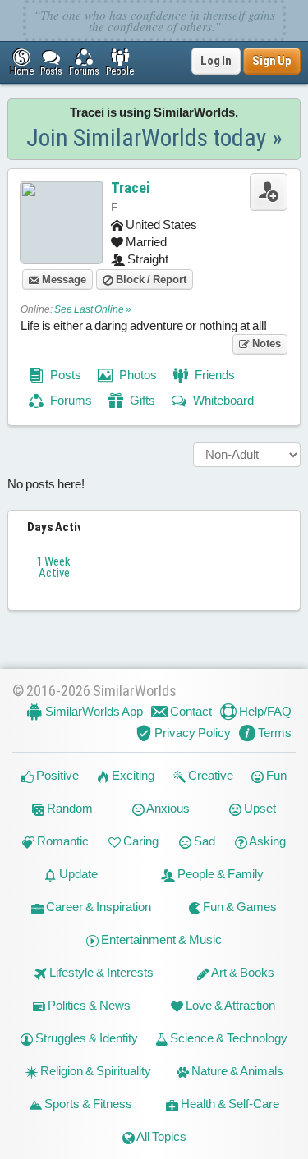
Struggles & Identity (85, 1038)
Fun (275, 775)
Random (68, 808)
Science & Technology (227, 1038)
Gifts (141, 400)
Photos (137, 375)
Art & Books (241, 972)
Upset (258, 808)
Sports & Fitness (87, 1104)
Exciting (131, 775)
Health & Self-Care (228, 1104)
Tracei (130, 187)
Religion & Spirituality (94, 1071)
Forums (70, 400)
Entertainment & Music (160, 939)
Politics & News (88, 1005)
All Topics (160, 1136)
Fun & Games (238, 907)
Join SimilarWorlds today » (154, 137)
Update (77, 874)
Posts (64, 375)
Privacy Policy (191, 733)
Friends (213, 375)
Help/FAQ (264, 711)
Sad (203, 841)
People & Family (219, 874)
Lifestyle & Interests (100, 972)
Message (62, 279)
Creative (209, 775)
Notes (265, 343)
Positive (56, 775)
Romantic (61, 841)
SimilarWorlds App (93, 711)
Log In (216, 60)
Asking (266, 841)
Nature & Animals (236, 1071)
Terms (273, 733)
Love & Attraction (229, 1005)
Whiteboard (222, 400)
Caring (140, 841)
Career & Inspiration (97, 907)
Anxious (167, 808)
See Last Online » (92, 309)
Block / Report (149, 279)
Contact (190, 711)
